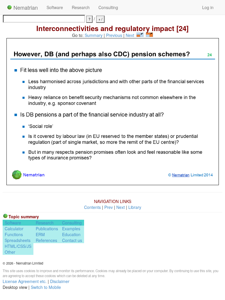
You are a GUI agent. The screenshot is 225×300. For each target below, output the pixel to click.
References (46, 240)
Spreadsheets (17, 240)
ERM (40, 234)
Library (134, 207)
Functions (14, 234)
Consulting (108, 7)
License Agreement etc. (25, 281)
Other (10, 252)
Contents (92, 207)
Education (71, 234)
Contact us (72, 240)
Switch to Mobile (46, 287)
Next (130, 35)
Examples (71, 228)
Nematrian (25, 7)
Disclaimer (59, 281)
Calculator (14, 228)
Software (55, 7)
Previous (114, 35)
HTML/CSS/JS (18, 246)
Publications (47, 228)
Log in (208, 7)
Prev (108, 207)
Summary (94, 35)
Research (81, 7)
